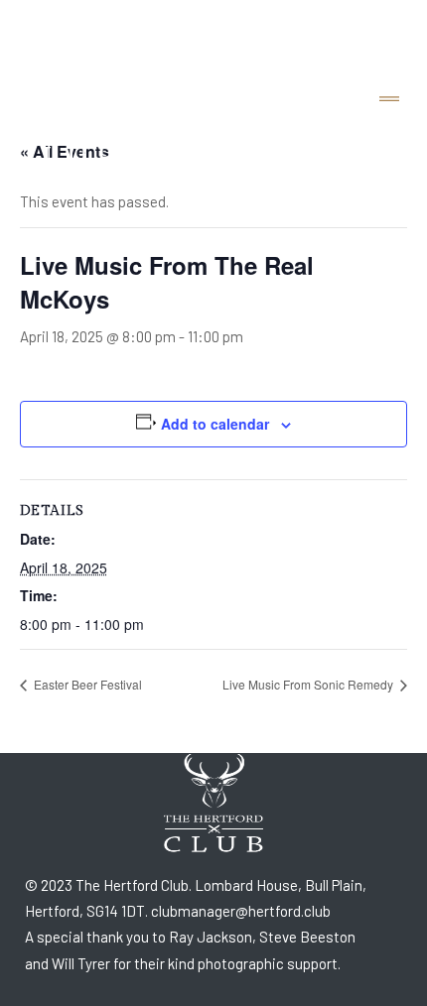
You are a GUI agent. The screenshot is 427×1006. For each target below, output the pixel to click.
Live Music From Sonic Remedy (309, 684)
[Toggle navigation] (389, 99)
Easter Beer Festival (86, 684)
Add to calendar (215, 424)
